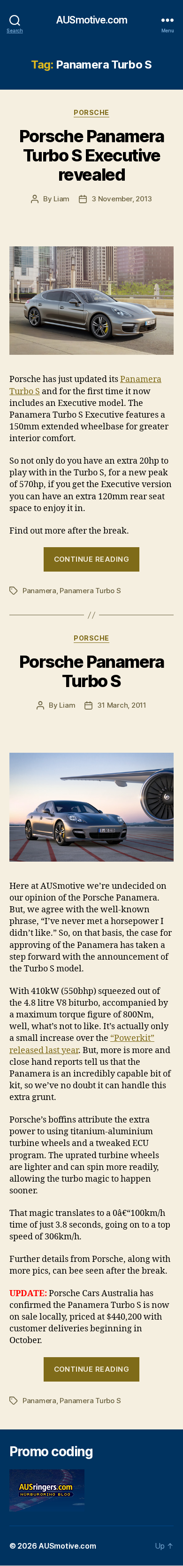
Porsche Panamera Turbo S (91, 671)
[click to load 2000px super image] (91, 807)
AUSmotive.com (91, 20)
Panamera (39, 590)
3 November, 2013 (122, 198)
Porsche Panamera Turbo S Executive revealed (91, 155)
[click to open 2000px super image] (91, 300)
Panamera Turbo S (90, 590)
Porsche (91, 112)
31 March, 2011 (121, 705)
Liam (61, 198)
